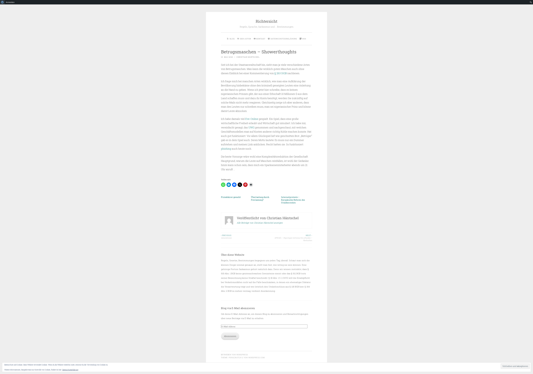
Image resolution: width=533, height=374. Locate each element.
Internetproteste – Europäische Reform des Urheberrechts (293, 200)
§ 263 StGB (280, 73)
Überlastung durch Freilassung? (260, 198)
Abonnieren (230, 336)
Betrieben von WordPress (234, 354)
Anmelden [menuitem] (10, 2)
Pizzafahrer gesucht (231, 197)
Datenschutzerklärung (70, 370)
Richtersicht (266, 21)
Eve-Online (251, 119)
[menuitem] (2, 2)
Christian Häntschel (248, 57)
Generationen (226, 236)
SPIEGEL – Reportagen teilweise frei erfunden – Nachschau (293, 238)
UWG (251, 127)
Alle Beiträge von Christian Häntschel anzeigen (260, 222)
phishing (226, 148)
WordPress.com (256, 357)
